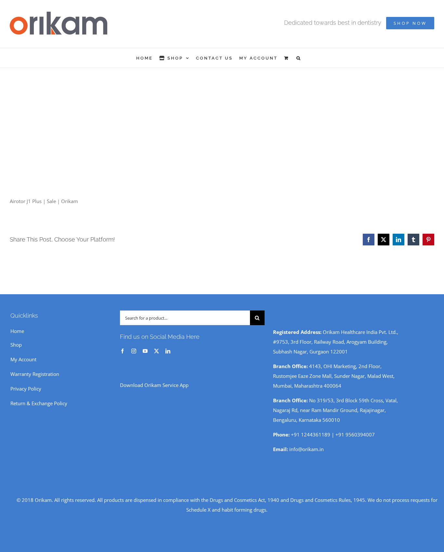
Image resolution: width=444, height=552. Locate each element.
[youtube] (145, 351)
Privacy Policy (25, 388)
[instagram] (133, 351)
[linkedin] (167, 351)
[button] (298, 58)
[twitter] (156, 351)
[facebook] (122, 351)
